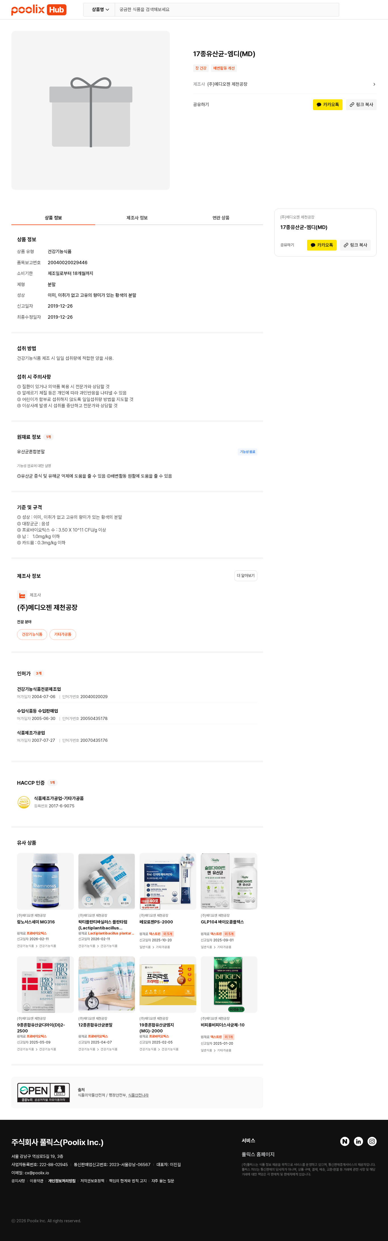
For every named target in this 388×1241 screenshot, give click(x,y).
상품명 (98, 9)
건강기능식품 (32, 634)
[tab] (53, 220)
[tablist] (137, 219)
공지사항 (18, 1181)
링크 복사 (364, 104)
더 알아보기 (246, 575)
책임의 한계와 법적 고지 (128, 1181)
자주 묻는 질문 (162, 1181)
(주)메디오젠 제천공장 (227, 84)
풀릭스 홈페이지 (258, 1154)
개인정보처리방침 (62, 1181)
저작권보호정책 (92, 1181)
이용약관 (36, 1181)
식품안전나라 (138, 1095)
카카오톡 (331, 104)
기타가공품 (62, 634)
